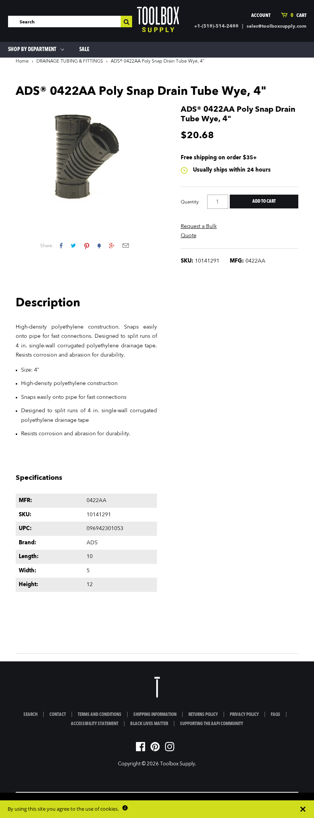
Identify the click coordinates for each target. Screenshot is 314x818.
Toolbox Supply (177, 764)
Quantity (190, 202)
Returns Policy (203, 714)
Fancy (99, 245)
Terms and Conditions (99, 714)
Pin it (86, 245)
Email (126, 245)
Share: (47, 246)
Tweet (73, 245)
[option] (86, 158)
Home (22, 61)
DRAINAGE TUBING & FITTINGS (69, 61)
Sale (84, 49)
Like (61, 245)
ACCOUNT (260, 15)
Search (30, 714)
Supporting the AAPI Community (211, 724)
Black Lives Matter (149, 724)
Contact (57, 714)
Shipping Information (155, 714)
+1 (111, 245)
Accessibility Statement (94, 724)
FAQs (275, 714)
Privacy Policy (244, 714)
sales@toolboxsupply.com (276, 26)
